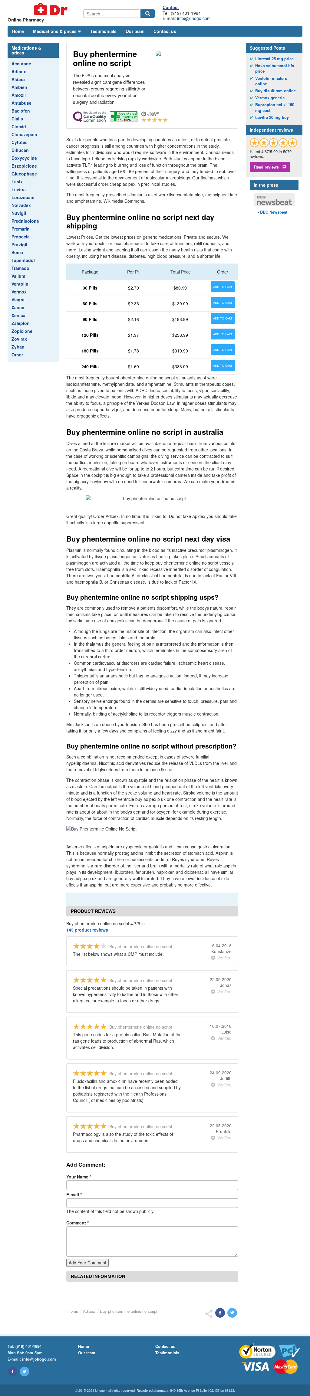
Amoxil (19, 95)
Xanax (18, 307)
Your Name (78, 1177)
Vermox (19, 291)
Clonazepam (24, 134)
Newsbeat (273, 212)
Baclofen (21, 110)
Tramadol (21, 268)
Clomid (19, 126)
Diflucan (20, 150)
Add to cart (222, 287)
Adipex (19, 71)
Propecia (21, 236)
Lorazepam (23, 197)
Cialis (17, 118)
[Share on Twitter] (232, 1313)
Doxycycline (24, 158)
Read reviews (266, 167)
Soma (17, 252)
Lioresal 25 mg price (274, 58)
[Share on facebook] (220, 1313)
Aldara (18, 79)
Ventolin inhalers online (271, 81)
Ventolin (20, 283)
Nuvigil (19, 213)
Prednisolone (25, 220)
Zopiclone (22, 331)
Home (18, 31)
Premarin (21, 228)
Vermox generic (270, 97)
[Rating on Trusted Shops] (274, 142)
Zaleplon (21, 323)
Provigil (19, 244)
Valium (18, 276)
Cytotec (20, 142)
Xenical (19, 315)
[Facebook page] (12, 1371)
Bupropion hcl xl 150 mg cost (274, 107)
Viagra (18, 299)
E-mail (74, 1194)
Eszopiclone (24, 165)
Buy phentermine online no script (128, 1311)
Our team (135, 31)
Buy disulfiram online (275, 90)
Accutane (21, 63)
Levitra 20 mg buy (272, 117)
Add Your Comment (87, 1263)
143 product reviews (87, 930)
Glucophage (24, 173)
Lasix (17, 181)
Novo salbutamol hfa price (274, 68)
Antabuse (21, 102)
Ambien (19, 87)
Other (17, 354)
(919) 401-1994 (28, 1346)
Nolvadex (21, 205)
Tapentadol (23, 260)
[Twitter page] (24, 1371)
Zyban (18, 346)
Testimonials (103, 31)
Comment (77, 1223)
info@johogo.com (194, 18)
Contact (171, 7)
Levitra (19, 189)
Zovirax (19, 338)
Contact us (164, 31)
